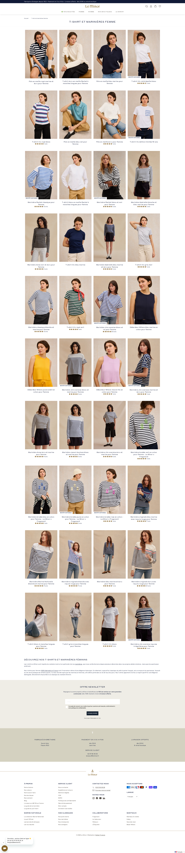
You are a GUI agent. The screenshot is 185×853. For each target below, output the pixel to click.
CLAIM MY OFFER (111, 432)
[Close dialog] (127, 401)
